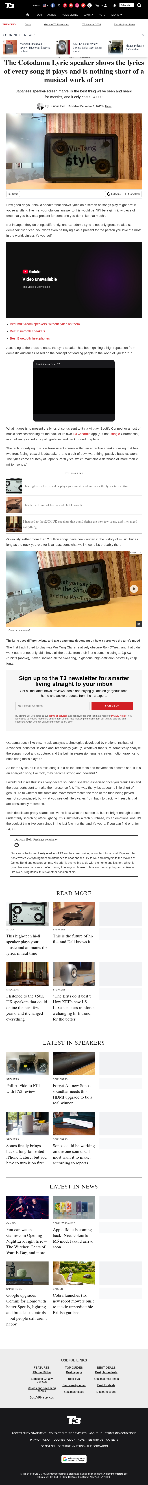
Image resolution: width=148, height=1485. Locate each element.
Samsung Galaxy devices (42, 1380)
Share (15, 194)
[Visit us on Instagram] (77, 5)
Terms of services (58, 715)
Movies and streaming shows (42, 1390)
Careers (112, 1439)
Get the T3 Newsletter (56, 24)
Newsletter (135, 194)
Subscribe (126, 5)
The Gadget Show (124, 24)
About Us (95, 1433)
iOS (75, 434)
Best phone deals (106, 1372)
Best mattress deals (106, 1378)
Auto (102, 14)
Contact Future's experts (67, 1433)
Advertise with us (90, 1439)
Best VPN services (42, 1397)
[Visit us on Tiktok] (89, 5)
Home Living (70, 14)
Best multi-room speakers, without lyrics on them (45, 324)
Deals (28, 24)
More (115, 14)
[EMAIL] (17, 845)
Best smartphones (74, 1385)
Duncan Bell (57, 106)
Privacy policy (40, 1439)
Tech (38, 14)
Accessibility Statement (29, 1433)
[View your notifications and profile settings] (114, 5)
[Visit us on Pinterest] (65, 5)
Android (84, 434)
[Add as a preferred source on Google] (74, 1459)
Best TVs (74, 1378)
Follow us (116, 194)
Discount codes (106, 1391)
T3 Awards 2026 (91, 24)
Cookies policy (64, 1439)
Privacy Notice (119, 715)
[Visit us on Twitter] (59, 5)
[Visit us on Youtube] (71, 5)
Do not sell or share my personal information (74, 1446)
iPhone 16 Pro (41, 1372)
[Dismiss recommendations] (143, 35)
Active (51, 14)
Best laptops (74, 1372)
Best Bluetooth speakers (27, 331)
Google (115, 434)
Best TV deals (106, 1385)
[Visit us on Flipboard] (83, 5)
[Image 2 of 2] (134, 589)
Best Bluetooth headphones (30, 338)
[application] (74, 391)
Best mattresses (74, 1391)
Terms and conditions (120, 1433)
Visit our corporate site (116, 1474)
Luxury (88, 14)
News (108, 106)
